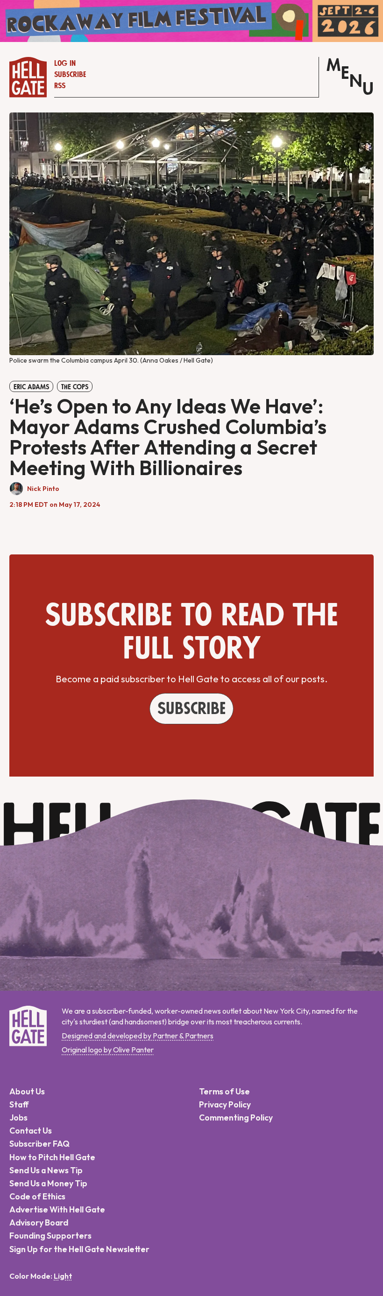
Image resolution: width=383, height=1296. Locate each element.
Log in (65, 63)
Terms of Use (224, 1091)
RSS (59, 86)
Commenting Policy (236, 1117)
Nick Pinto (43, 488)
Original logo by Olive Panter (108, 1049)
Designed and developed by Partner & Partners (137, 1035)
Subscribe (70, 74)
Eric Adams (31, 387)
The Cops (74, 387)
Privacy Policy (225, 1104)
